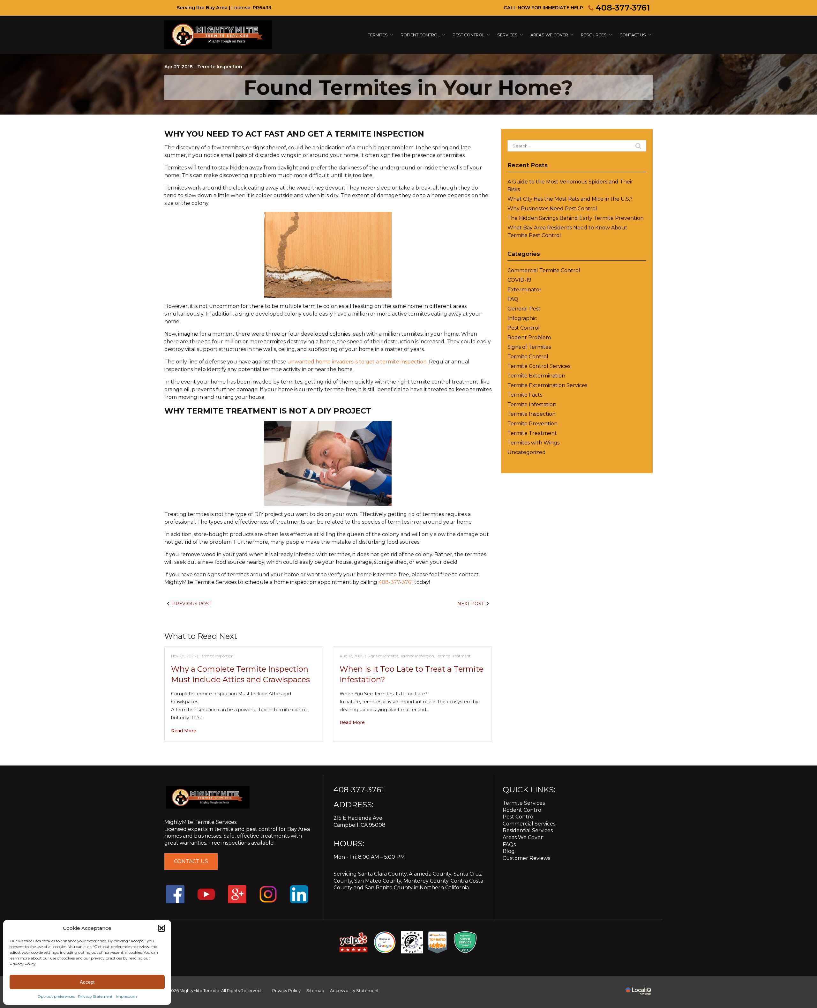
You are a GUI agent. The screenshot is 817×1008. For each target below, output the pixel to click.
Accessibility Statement (354, 990)
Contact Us (632, 35)
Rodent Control (523, 810)
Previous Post (191, 604)
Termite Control (527, 357)
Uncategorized (526, 452)
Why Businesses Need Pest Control (552, 208)
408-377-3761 (623, 8)
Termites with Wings (533, 443)
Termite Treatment (453, 655)
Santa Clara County (382, 874)
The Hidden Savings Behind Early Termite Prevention (575, 218)
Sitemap (315, 990)
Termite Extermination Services (547, 385)
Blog (509, 851)
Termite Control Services (538, 366)
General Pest (524, 309)
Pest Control (468, 35)
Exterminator (524, 290)
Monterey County (425, 881)
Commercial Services (529, 824)
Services (507, 35)
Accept (87, 982)
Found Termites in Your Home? (408, 87)
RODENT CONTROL (420, 35)
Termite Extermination (536, 376)
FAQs (509, 844)
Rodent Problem (529, 337)
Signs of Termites (382, 655)
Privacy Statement (95, 996)
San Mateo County (377, 881)
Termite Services (524, 803)
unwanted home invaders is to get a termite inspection (357, 362)
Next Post (470, 604)
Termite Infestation (531, 404)
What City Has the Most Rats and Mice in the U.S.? (570, 199)
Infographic (522, 318)
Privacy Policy (286, 990)
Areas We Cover (549, 35)
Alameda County (430, 874)
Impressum (126, 996)
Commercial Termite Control (543, 270)
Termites (378, 35)
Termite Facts (524, 395)
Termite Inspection (219, 67)
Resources (594, 35)
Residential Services (528, 830)
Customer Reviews (526, 858)
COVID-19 (519, 280)
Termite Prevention (532, 424)
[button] (161, 928)
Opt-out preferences (56, 996)
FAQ (512, 299)
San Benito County (389, 888)
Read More (183, 731)
